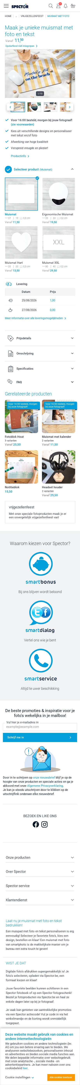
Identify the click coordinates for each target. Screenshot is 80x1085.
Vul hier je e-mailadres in (22, 722)
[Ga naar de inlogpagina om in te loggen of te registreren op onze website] (58, 5)
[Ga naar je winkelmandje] (73, 5)
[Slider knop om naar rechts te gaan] (69, 107)
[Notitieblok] (21, 467)
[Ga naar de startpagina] (24, 6)
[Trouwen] (16, 16)
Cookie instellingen (17, 1077)
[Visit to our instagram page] (44, 824)
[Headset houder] (58, 467)
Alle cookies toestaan (61, 1077)
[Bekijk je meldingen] (65, 5)
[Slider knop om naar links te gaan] (10, 107)
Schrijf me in (15, 737)
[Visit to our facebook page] (36, 824)
